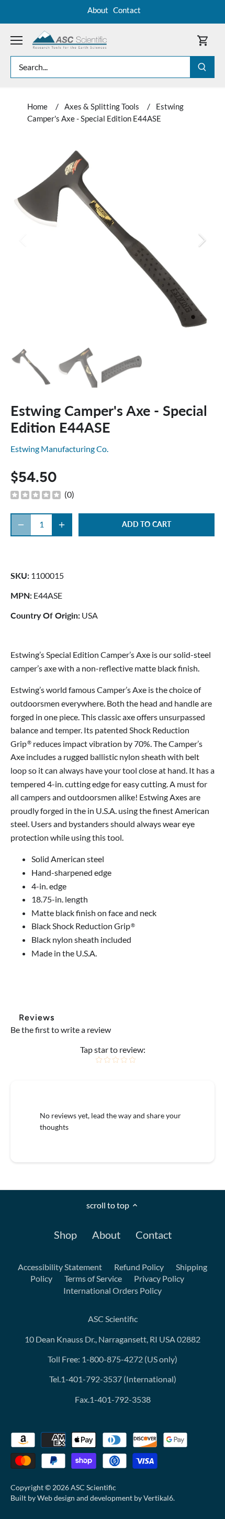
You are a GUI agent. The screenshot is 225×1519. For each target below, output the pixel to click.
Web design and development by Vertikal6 (105, 1497)
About (97, 10)
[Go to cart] (203, 40)
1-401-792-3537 (91, 1379)
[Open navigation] (16, 40)
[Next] (201, 240)
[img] (35, 494)
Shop (65, 1234)
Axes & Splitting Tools (101, 106)
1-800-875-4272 (111, 1359)
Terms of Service (93, 1278)
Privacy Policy (159, 1278)
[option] (112, 240)
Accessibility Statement (60, 1267)
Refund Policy (139, 1267)
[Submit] (202, 67)
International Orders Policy (112, 1290)
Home (37, 106)
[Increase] (62, 525)
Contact (127, 10)
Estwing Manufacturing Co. (59, 449)
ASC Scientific (93, 1487)
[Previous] (23, 240)
